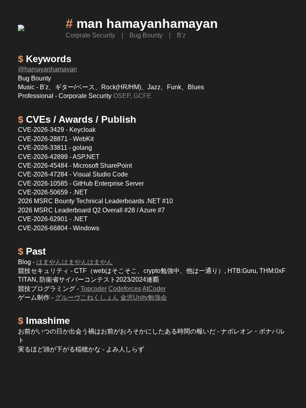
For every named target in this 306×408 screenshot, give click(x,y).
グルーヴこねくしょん (87, 297)
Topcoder (93, 288)
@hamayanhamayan (47, 69)
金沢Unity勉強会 (143, 297)
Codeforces (124, 288)
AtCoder (154, 288)
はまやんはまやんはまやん (74, 262)
